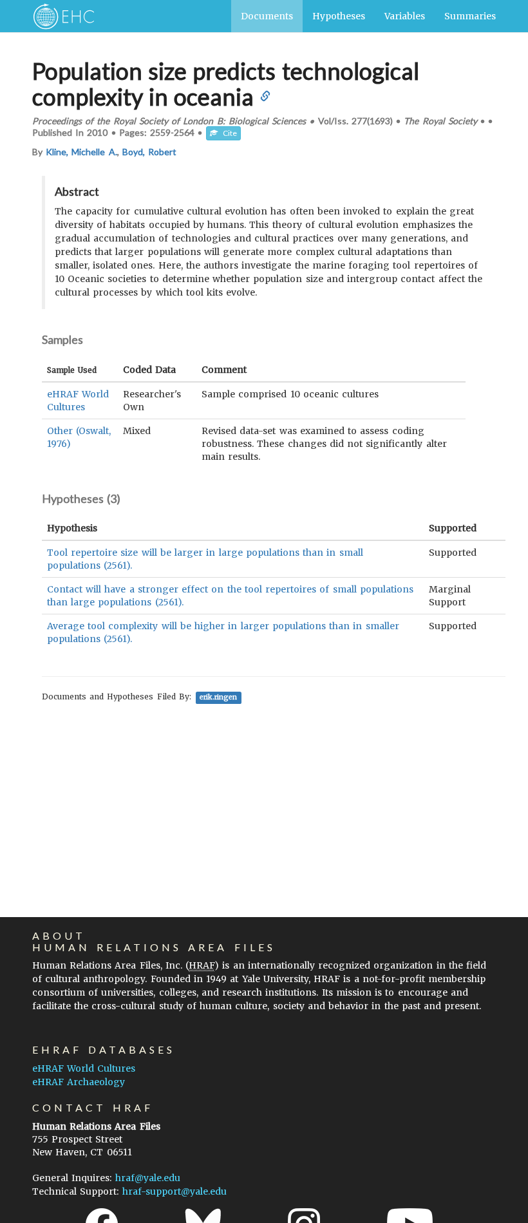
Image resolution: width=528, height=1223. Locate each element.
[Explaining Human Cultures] (60, 16)
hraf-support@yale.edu (174, 1191)
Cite (227, 133)
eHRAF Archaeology (78, 1082)
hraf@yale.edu (147, 1178)
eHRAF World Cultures (83, 1068)
